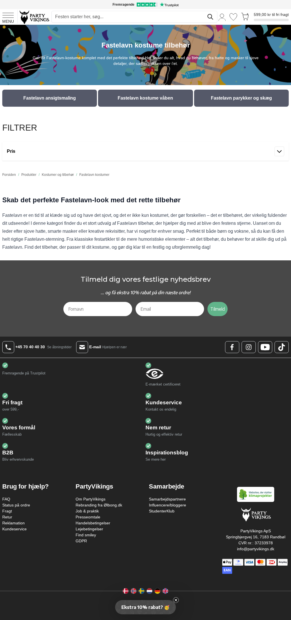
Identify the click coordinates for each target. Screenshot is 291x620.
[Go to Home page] (34, 17)
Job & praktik (87, 511)
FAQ (6, 499)
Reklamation (13, 523)
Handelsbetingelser (93, 523)
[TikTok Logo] (282, 347)
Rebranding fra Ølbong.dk (99, 505)
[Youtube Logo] (265, 347)
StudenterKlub (161, 511)
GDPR (81, 541)
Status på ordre (16, 505)
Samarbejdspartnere (167, 499)
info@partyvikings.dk (255, 549)
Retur (7, 517)
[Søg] (210, 16)
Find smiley (86, 535)
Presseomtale (88, 517)
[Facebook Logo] (232, 347)
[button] (145, 607)
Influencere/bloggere (167, 505)
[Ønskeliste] (233, 17)
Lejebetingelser (89, 529)
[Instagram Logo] (249, 347)
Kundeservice (14, 529)
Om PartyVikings (90, 499)
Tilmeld (217, 309)
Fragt (7, 511)
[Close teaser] (176, 600)
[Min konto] (222, 17)
